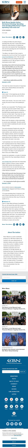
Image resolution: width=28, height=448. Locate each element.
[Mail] (20, 37)
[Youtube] (7, 423)
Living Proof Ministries (7, 57)
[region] (14, 438)
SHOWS (14, 389)
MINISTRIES (14, 376)
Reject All (14, 441)
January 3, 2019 (6, 183)
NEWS (14, 386)
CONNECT (14, 384)
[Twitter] (17, 37)
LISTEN (14, 394)
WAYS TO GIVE (14, 381)
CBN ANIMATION (14, 392)
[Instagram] (16, 423)
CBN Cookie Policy (17, 435)
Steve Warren (6, 30)
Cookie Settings (14, 438)
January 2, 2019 (6, 82)
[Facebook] (14, 37)
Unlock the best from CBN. (9, 274)
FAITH (14, 379)
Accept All (14, 445)
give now (19, 2)
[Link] (23, 37)
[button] (24, 2)
